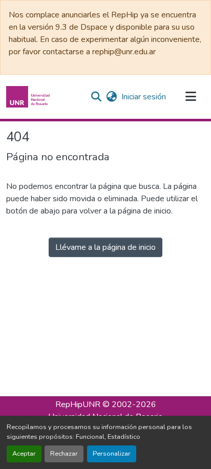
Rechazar (64, 453)
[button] (29, 97)
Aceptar (24, 453)
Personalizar (112, 453)
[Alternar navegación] (190, 96)
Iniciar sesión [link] (143, 96)
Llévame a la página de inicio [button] (105, 247)
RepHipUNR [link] (77, 404)
